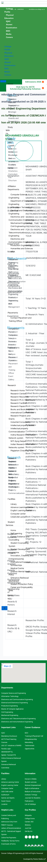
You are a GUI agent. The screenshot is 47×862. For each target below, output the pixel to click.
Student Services (10, 523)
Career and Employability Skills (21, 589)
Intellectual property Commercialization (18, 430)
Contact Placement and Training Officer (20, 319)
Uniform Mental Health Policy (20, 573)
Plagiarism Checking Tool (22, 450)
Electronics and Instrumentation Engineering (21, 240)
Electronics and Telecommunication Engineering (17, 232)
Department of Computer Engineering (21, 202)
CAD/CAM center (18, 517)
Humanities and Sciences (22, 248)
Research (12, 385)
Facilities (11, 499)
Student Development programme (19, 551)
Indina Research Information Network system (22, 436)
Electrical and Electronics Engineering (21, 212)
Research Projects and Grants (19, 417)
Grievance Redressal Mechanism (19, 579)
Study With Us (9, 130)
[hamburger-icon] (3, 81)
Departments (13, 189)
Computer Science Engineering (18, 196)
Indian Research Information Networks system (22, 446)
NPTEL (11, 595)
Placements (13, 313)
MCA (13, 251)
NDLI (10, 599)
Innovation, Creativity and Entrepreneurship (21, 557)
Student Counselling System (18, 544)
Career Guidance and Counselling (19, 538)
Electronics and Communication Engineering (21, 218)
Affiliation (12, 186)
